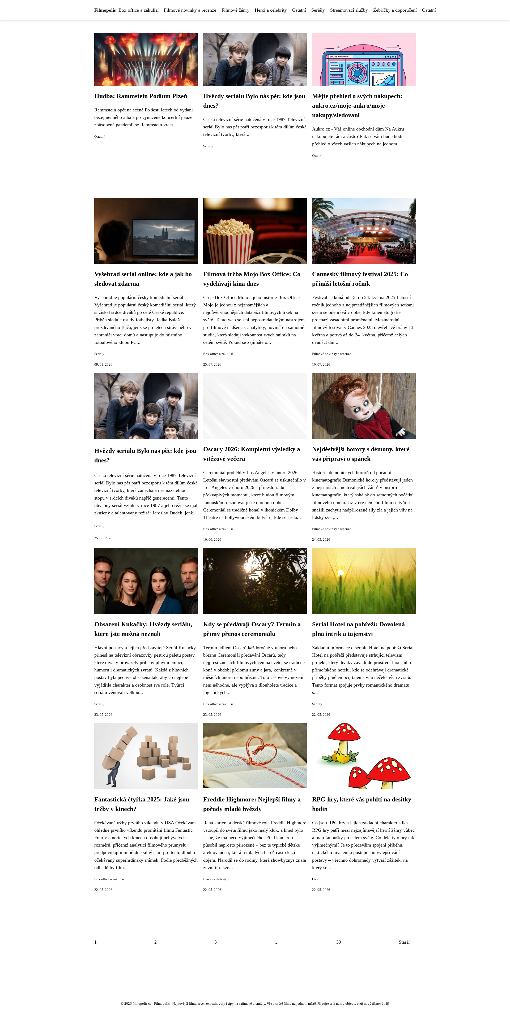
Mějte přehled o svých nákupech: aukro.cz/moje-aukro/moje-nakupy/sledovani (357, 106)
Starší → (407, 942)
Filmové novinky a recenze (190, 10)
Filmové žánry (235, 10)
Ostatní (299, 10)
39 (338, 942)
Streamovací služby (349, 10)
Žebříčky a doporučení (395, 10)
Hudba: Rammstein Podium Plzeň (140, 96)
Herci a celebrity (271, 10)
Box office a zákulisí (138, 10)
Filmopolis (105, 10)
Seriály (318, 10)
